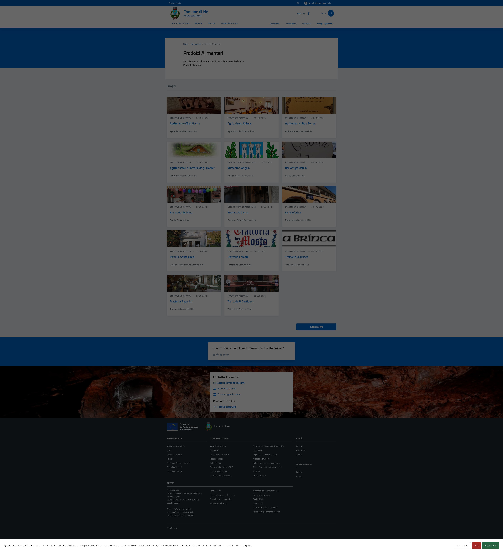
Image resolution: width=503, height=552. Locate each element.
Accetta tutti (491, 545)
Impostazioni (462, 545)
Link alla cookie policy (241, 545)
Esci (477, 545)
